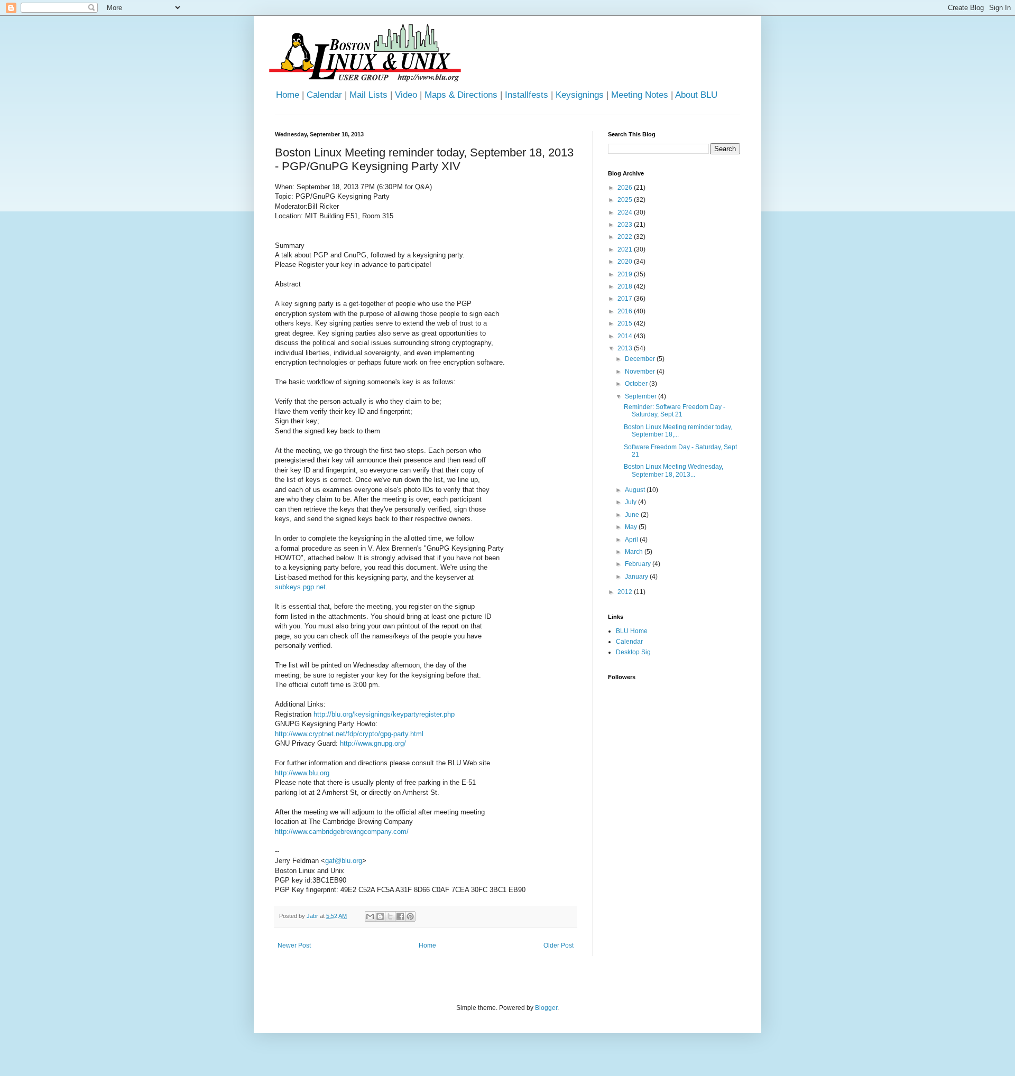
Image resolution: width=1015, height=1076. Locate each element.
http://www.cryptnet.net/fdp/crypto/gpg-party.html (349, 734)
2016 (625, 311)
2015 (625, 323)
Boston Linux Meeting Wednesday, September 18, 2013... (673, 470)
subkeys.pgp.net (300, 587)
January (637, 576)
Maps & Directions (461, 95)
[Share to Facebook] (400, 916)
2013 (625, 348)
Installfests (526, 95)
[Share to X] (390, 916)
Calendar (324, 95)
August (636, 490)
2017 (625, 298)
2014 (625, 336)
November (641, 371)
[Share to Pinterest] (410, 916)
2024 (625, 212)
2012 (625, 592)
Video (406, 95)
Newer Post (294, 945)
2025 (625, 199)
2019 (625, 274)
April (632, 539)
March (634, 551)
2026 (625, 187)
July (631, 502)
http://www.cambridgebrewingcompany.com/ (342, 832)
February (638, 564)
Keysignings (580, 95)
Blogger (546, 1008)
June (633, 514)
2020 (625, 261)
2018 (625, 286)
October (637, 383)
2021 (625, 249)
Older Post (558, 945)
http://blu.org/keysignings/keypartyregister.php (384, 714)
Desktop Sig (633, 652)
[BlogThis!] (380, 916)
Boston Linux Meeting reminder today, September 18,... (678, 430)
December (641, 359)
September (641, 396)
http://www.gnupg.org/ (373, 743)
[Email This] (370, 916)
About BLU (696, 95)
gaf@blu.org (343, 861)
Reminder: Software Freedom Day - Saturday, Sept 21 (674, 410)
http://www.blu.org (302, 773)
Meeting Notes (639, 95)
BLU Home (632, 631)
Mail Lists (368, 95)
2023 (625, 224)
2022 (625, 236)
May (632, 527)
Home (287, 95)
